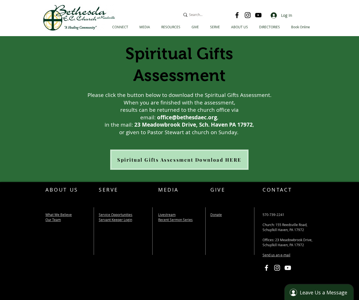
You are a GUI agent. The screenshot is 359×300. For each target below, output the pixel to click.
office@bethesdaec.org (187, 117)
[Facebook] (237, 15)
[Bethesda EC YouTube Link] (288, 268)
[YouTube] (258, 15)
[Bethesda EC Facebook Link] (266, 268)
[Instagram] (248, 15)
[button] (270, 27)
